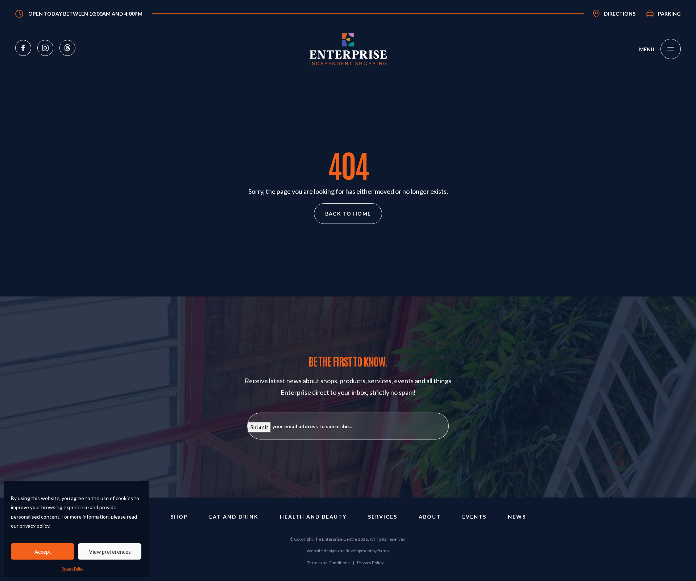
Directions (619, 14)
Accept (42, 551)
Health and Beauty (313, 517)
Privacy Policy (72, 568)
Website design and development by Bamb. (348, 550)
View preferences (110, 551)
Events (474, 517)
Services (382, 517)
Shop (179, 517)
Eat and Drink (233, 517)
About (430, 517)
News (517, 517)
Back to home (348, 213)
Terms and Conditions (328, 562)
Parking (669, 14)
